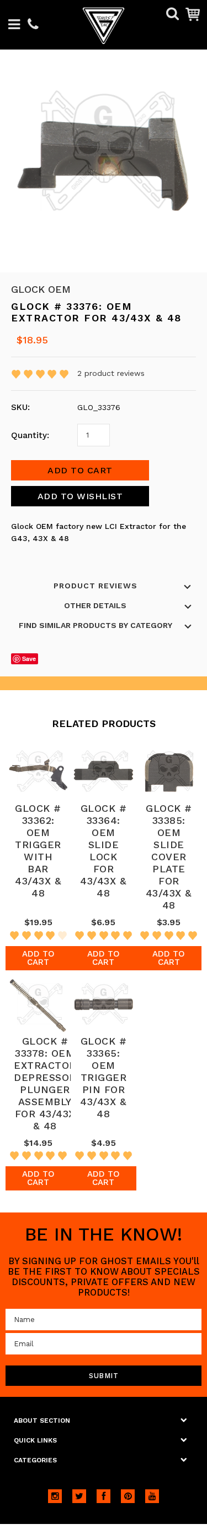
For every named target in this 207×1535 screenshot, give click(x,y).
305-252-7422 (33, 25)
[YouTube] (152, 1496)
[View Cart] (192, 14)
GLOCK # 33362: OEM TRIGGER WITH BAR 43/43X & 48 (38, 850)
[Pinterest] (128, 1496)
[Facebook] (103, 1496)
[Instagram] (55, 1496)
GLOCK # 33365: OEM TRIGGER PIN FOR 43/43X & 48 (103, 1077)
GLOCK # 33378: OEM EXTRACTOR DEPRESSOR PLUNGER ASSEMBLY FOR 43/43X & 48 (45, 1083)
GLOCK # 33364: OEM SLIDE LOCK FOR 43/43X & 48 (103, 850)
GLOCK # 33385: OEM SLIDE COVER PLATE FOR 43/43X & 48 (169, 856)
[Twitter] (79, 1496)
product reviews (111, 373)
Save (29, 658)
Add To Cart (38, 958)
